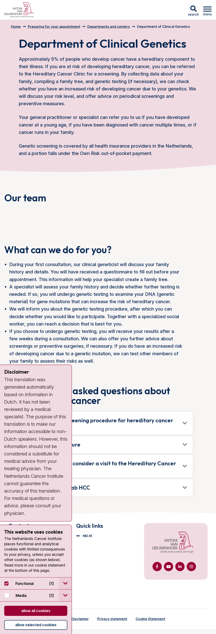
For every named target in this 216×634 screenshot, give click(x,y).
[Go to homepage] (19, 9)
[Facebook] (157, 566)
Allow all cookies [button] (35, 610)
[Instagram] (191, 566)
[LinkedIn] (180, 566)
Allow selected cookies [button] (36, 625)
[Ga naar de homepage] (173, 542)
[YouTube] (168, 566)
